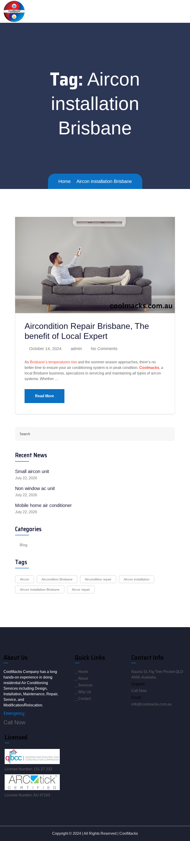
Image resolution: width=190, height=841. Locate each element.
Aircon (24, 579)
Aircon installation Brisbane (40, 589)
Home (83, 672)
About (83, 678)
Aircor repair (81, 589)
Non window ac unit (35, 488)
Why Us (84, 692)
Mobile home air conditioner (43, 505)
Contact (84, 699)
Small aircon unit (32, 471)
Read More (44, 396)
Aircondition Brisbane (57, 579)
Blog (23, 545)
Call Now (14, 722)
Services (85, 685)
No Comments (103, 348)
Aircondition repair (98, 579)
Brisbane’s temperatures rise (53, 362)
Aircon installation (136, 579)
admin (76, 348)
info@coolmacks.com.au (151, 704)
